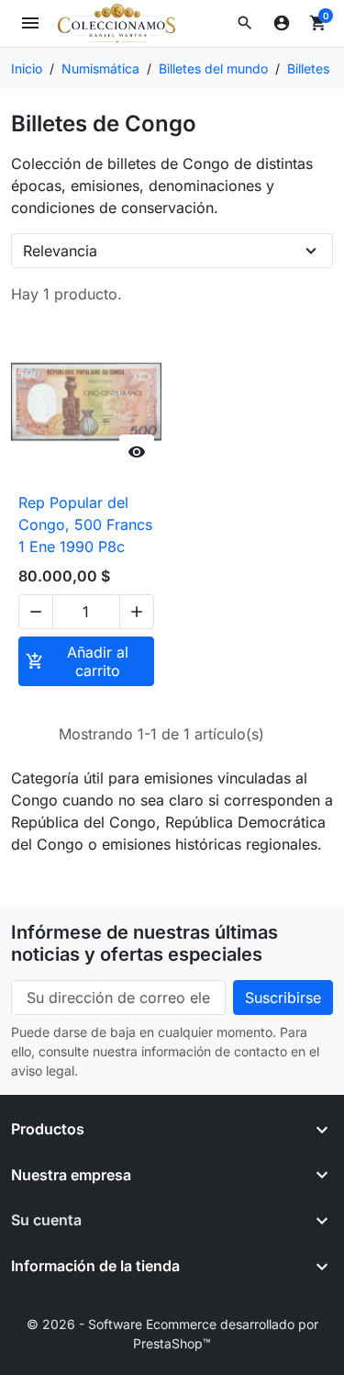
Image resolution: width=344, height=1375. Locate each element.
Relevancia (60, 251)
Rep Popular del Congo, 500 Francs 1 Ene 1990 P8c (85, 524)
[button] (245, 23)
